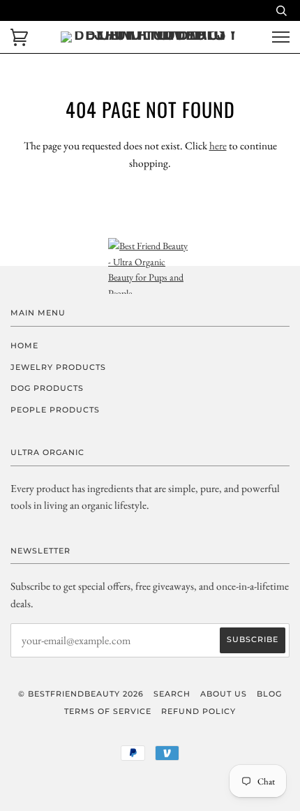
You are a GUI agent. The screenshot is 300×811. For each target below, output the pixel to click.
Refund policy (198, 711)
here (218, 145)
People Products (55, 410)
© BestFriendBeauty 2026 (81, 694)
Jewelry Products (58, 367)
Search (171, 694)
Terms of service (107, 711)
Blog (269, 694)
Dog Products (47, 388)
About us (223, 694)
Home (24, 345)
